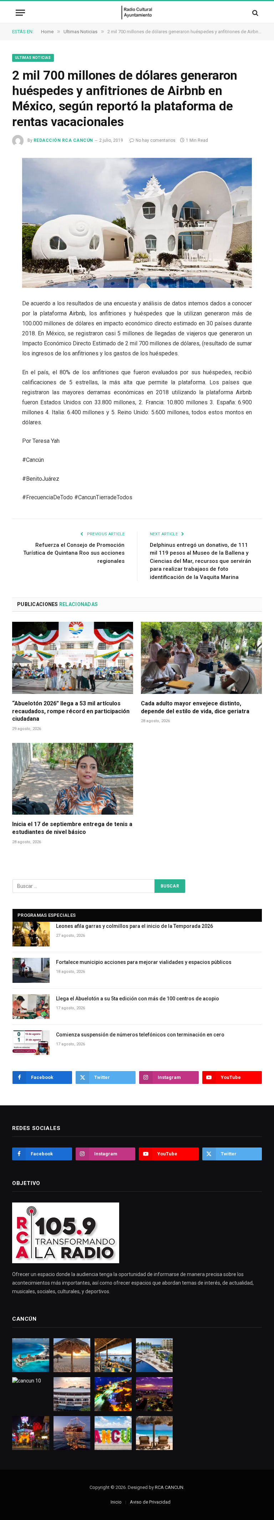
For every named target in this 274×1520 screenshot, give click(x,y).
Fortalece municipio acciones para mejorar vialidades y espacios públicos (144, 962)
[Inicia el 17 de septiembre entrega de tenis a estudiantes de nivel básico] (72, 779)
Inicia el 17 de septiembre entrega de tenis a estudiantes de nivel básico (72, 828)
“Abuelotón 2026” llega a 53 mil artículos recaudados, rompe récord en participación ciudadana (71, 711)
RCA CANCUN (169, 1487)
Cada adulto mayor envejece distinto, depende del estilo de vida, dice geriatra (195, 707)
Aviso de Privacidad (150, 1502)
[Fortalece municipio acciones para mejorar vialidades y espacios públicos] (31, 970)
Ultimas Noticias (33, 58)
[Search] (254, 13)
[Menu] (20, 13)
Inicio (116, 1502)
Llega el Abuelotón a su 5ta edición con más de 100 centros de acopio (137, 998)
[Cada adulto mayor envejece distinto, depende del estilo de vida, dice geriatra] (201, 658)
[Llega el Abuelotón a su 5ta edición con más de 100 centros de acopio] (31, 1006)
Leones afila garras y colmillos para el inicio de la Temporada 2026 (134, 926)
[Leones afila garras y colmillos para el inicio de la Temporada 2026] (31, 934)
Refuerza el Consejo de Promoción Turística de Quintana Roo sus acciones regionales (74, 553)
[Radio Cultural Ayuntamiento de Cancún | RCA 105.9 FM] (137, 12)
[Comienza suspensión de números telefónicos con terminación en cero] (31, 1042)
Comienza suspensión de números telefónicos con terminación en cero (140, 1035)
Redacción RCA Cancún (63, 140)
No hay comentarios (156, 140)
